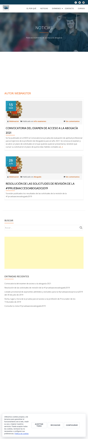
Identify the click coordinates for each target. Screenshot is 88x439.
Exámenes (56, 8)
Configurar (72, 425)
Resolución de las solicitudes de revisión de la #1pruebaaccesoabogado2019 (37, 287)
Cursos (81, 8)
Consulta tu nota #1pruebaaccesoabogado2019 (25, 306)
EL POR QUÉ (31, 8)
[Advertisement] (44, 69)
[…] (61, 147)
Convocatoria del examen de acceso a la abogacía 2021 (27, 283)
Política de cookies (22, 434)
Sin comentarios (73, 121)
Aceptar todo (39, 425)
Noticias (44, 8)
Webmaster (14, 121)
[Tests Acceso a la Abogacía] (6, 8)
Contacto (69, 8)
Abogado (37, 177)
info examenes (40, 121)
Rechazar (55, 425)
